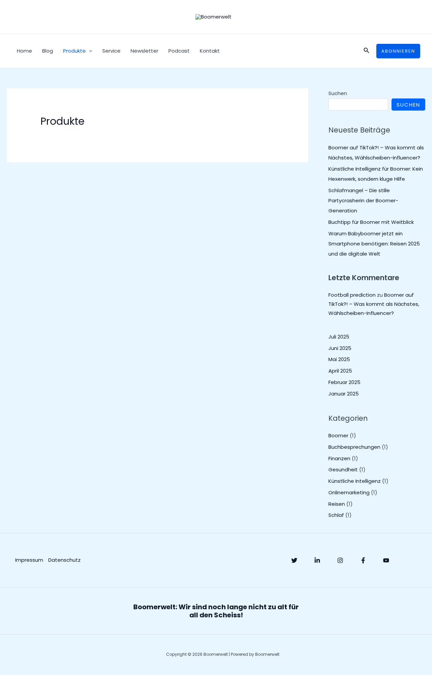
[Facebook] (363, 560)
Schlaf (336, 515)
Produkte (74, 50)
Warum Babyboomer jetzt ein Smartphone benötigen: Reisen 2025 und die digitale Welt (374, 243)
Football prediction (352, 294)
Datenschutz (64, 559)
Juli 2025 (338, 336)
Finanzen (339, 458)
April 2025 (340, 370)
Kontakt (210, 50)
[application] (89, 51)
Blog (47, 50)
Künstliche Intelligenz (354, 481)
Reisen (336, 503)
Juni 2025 (339, 348)
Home (24, 50)
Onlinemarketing (349, 492)
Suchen (337, 93)
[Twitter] (294, 560)
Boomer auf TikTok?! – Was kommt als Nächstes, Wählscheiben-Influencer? (373, 304)
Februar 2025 (344, 382)
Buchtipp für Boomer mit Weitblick (371, 222)
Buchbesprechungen (354, 446)
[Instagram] (340, 560)
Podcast (179, 50)
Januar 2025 (343, 393)
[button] (366, 51)
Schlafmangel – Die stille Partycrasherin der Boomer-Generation (363, 200)
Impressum (29, 559)
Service (111, 50)
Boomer (338, 435)
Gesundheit (343, 469)
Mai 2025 (339, 359)
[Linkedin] (317, 560)
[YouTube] (386, 560)
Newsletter (144, 50)
